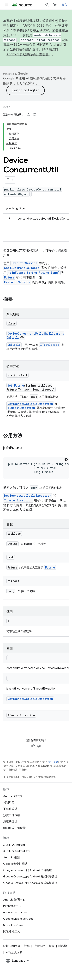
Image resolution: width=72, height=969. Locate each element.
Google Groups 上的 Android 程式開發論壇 (30, 876)
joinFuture (15, 385)
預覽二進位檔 (11, 815)
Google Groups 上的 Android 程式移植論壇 (30, 883)
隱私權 (62, 946)
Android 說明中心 (14, 899)
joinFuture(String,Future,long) (34, 272)
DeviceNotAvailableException (30, 404)
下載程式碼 (10, 809)
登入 (64, 5)
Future (9, 277)
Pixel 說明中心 (12, 906)
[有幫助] (29, 115)
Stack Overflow (13, 925)
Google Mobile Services (18, 918)
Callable (14, 345)
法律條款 (39, 946)
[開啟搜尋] (47, 4)
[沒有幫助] (35, 115)
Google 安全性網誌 (15, 863)
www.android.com (15, 912)
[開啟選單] (6, 5)
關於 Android (11, 946)
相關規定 (8, 802)
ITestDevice (49, 345)
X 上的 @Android (14, 844)
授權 (51, 946)
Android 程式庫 (13, 796)
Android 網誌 (11, 857)
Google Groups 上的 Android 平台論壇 (27, 870)
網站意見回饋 (14, 952)
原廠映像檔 (10, 821)
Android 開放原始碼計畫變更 (27, 54)
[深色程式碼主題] (66, 459)
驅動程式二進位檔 (14, 828)
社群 (27, 946)
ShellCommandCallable (21, 268)
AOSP (6, 106)
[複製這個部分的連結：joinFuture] (26, 448)
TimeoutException (21, 408)
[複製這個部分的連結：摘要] (17, 299)
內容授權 (52, 762)
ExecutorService (24, 263)
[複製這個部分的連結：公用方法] (26, 436)
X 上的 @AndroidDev (16, 851)
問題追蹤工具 (11, 931)
